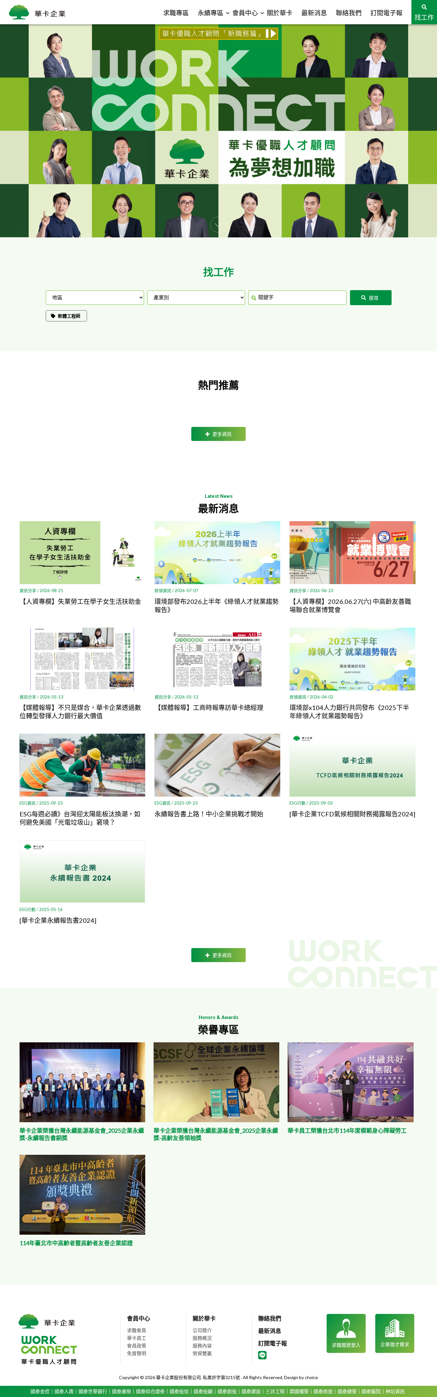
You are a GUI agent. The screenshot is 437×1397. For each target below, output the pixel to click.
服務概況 (202, 1338)
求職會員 (136, 1330)
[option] (218, 130)
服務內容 (202, 1345)
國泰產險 (121, 1391)
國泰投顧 (203, 1391)
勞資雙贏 (202, 1353)
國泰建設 (251, 1391)
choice (311, 1377)
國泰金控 (40, 1391)
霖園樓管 (299, 1391)
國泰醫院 (371, 1391)
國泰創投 (227, 1391)
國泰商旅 (323, 1391)
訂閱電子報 (272, 1343)
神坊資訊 (395, 1391)
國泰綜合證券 (150, 1391)
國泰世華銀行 (92, 1391)
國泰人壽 (64, 1391)
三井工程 (275, 1391)
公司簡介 (202, 1330)
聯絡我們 (269, 1318)
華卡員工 (136, 1338)
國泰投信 (179, 1391)
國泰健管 (347, 1391)
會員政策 (136, 1345)
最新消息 (269, 1330)
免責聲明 (136, 1353)
